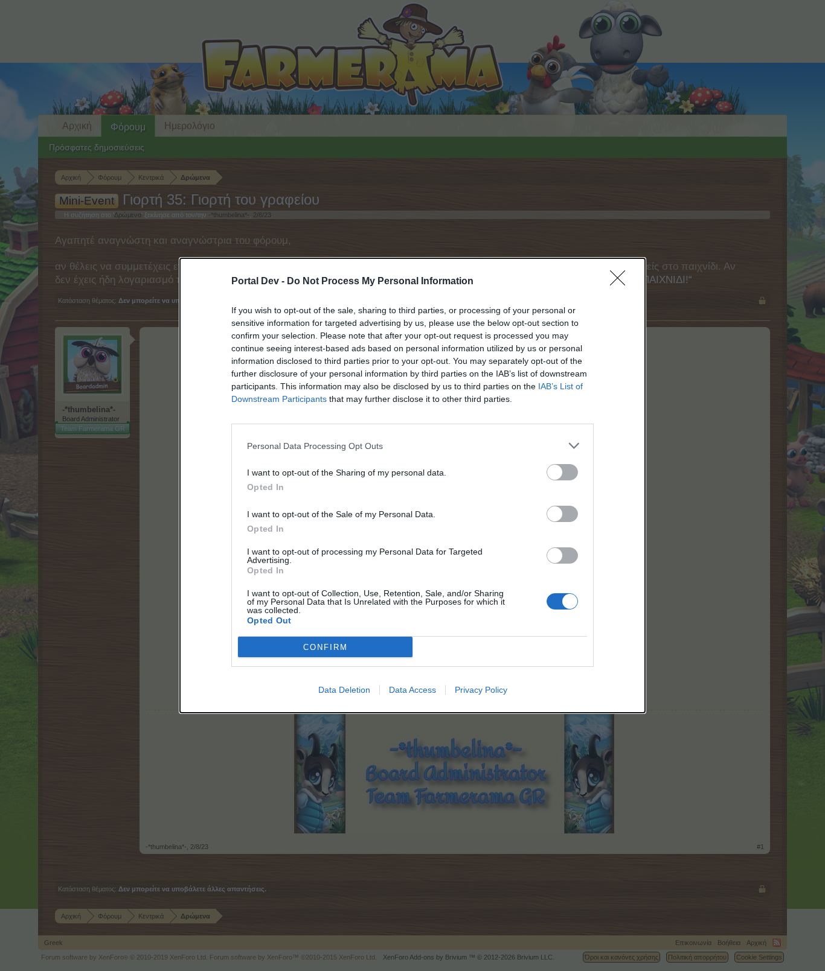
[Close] (621, 281)
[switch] (562, 472)
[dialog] (412, 485)
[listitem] (412, 445)
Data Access (412, 690)
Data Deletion (344, 690)
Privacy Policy (481, 690)
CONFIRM (325, 647)
